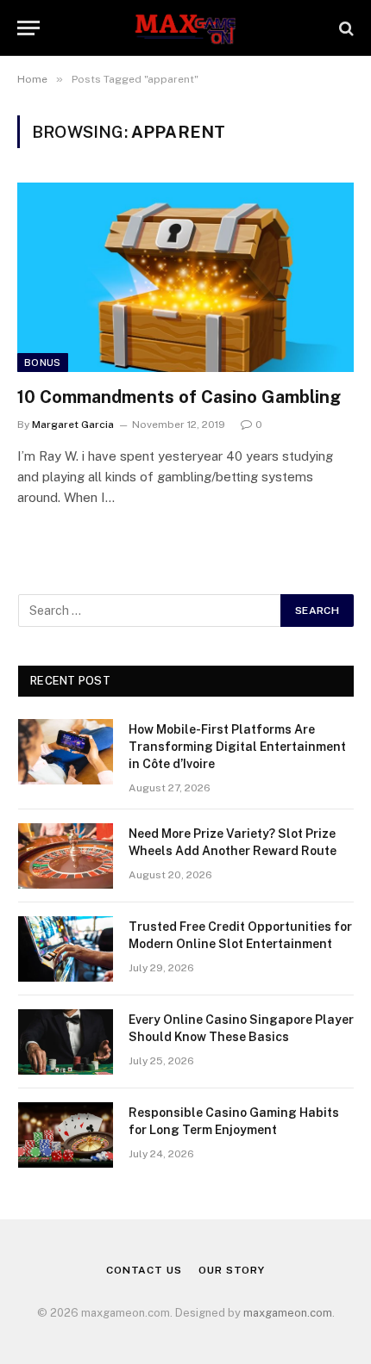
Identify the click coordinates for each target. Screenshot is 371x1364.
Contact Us (143, 1270)
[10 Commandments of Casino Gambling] (185, 277)
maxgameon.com (287, 1312)
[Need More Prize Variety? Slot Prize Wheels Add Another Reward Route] (65, 856)
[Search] (345, 28)
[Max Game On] (185, 28)
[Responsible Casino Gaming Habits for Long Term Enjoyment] (65, 1135)
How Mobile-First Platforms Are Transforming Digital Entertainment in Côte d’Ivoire (237, 746)
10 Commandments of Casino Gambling (179, 397)
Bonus (42, 362)
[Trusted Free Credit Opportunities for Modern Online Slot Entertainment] (65, 949)
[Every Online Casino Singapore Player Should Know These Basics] (65, 1042)
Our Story (231, 1270)
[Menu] (28, 28)
